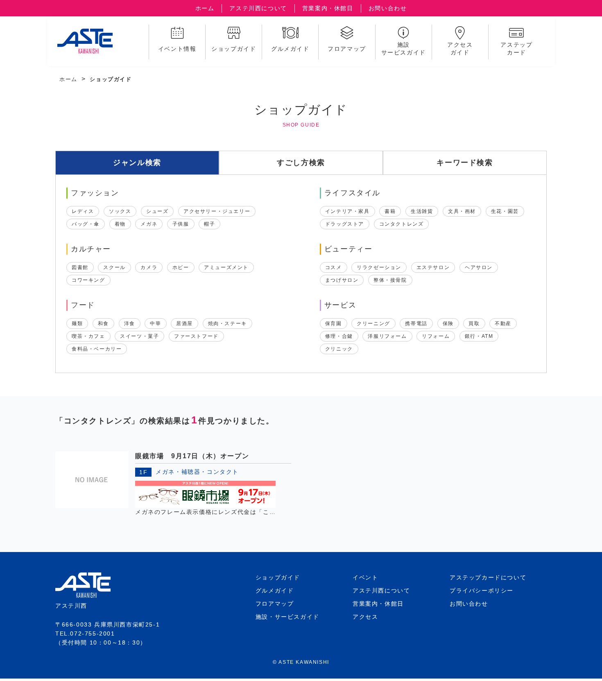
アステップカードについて (488, 577)
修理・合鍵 (339, 336)
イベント (365, 577)
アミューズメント (226, 267)
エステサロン (433, 267)
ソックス (120, 211)
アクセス (365, 616)
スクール (114, 267)
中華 (155, 323)
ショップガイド (278, 577)
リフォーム (436, 336)
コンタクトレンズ (401, 224)
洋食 (129, 323)
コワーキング (88, 280)
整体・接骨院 (390, 280)
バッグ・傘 (86, 224)
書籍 (390, 211)
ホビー (180, 267)
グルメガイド (275, 590)
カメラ (148, 267)
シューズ (157, 211)
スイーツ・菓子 (139, 336)
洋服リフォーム (387, 336)
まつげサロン (342, 280)
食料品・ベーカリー (97, 349)
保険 (448, 323)
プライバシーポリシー (482, 590)
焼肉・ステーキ (227, 323)
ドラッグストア (344, 224)
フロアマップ (275, 603)
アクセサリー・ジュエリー (216, 211)
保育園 (333, 323)
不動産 (503, 323)
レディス (83, 211)
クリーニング (373, 323)
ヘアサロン (479, 267)
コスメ (333, 267)
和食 (103, 323)
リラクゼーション (379, 267)
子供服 (180, 224)
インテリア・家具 (347, 211)
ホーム (205, 8)
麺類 (77, 323)
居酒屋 (184, 323)
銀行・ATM (479, 336)
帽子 (209, 224)
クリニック (339, 349)
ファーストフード (196, 336)
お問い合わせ (388, 8)
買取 (474, 323)
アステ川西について (258, 8)
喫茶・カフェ (88, 336)
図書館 (80, 267)
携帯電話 (416, 323)
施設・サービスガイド (287, 616)
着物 (120, 224)
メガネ (148, 224)
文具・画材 (462, 211)
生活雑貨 (422, 211)
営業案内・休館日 (327, 8)
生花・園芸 (505, 211)
